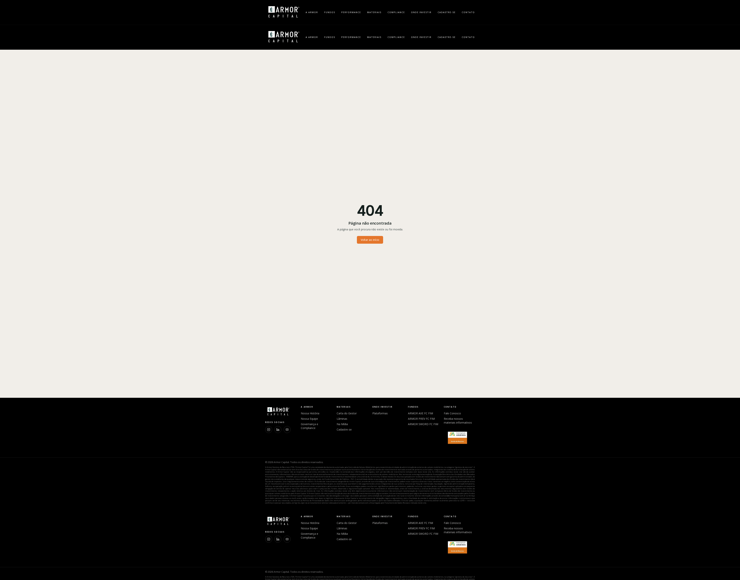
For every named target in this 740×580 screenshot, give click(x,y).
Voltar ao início (370, 240)
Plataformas (380, 413)
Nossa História (310, 413)
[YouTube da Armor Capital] (287, 429)
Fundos (329, 12)
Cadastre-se (447, 12)
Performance (351, 12)
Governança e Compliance (309, 426)
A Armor (312, 12)
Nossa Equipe (309, 419)
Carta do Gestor (347, 413)
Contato (468, 12)
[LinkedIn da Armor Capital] (277, 429)
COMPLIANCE (396, 12)
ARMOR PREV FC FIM (421, 419)
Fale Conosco (452, 413)
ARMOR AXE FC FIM (420, 413)
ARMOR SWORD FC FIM (423, 424)
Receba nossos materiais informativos (458, 420)
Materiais (374, 12)
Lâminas (342, 419)
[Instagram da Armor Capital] (268, 429)
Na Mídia (342, 424)
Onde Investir (421, 12)
